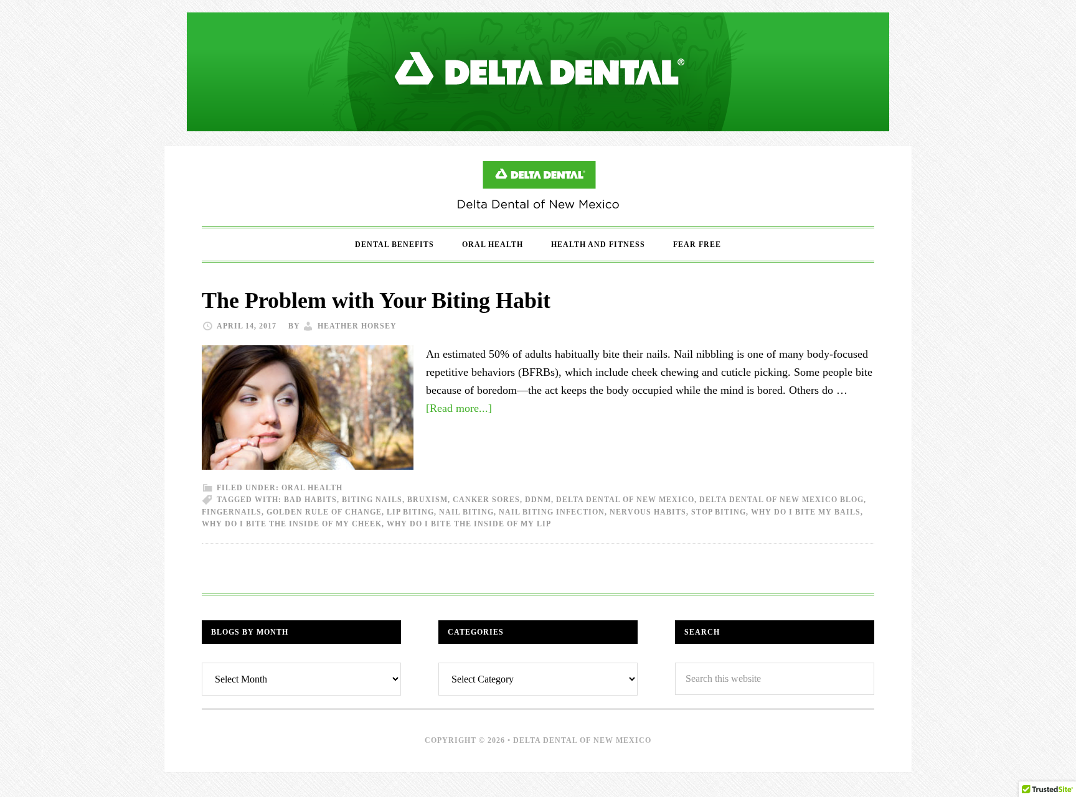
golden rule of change (324, 512)
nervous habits (648, 512)
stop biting (718, 512)
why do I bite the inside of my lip (469, 524)
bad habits (310, 499)
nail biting (466, 512)
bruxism (427, 499)
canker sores (486, 499)
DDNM (538, 499)
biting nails (372, 499)
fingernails (232, 512)
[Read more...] (459, 408)
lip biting (410, 512)
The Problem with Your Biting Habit (376, 300)
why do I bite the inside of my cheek (292, 524)
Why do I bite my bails (806, 512)
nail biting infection (552, 512)
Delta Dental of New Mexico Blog (538, 186)
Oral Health (311, 487)
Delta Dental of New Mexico (625, 499)
